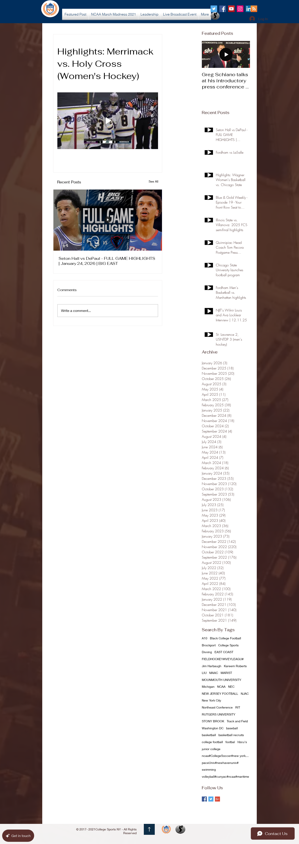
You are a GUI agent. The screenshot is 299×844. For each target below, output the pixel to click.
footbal (230, 742)
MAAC (213, 673)
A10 (204, 638)
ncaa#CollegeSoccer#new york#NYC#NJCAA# (226, 756)
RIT (237, 707)
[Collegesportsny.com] (214, 8)
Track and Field (237, 721)
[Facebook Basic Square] (204, 799)
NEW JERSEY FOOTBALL (220, 693)
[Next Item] (243, 54)
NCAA (221, 686)
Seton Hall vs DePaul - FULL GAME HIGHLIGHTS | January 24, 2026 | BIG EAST (107, 261)
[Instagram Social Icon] (240, 8)
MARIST (226, 673)
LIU (204, 673)
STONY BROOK (213, 721)
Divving (207, 652)
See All (153, 181)
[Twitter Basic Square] (210, 799)
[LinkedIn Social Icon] (249, 8)
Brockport (209, 645)
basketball (209, 735)
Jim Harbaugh (211, 666)
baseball (232, 728)
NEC (231, 686)
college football (212, 742)
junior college (211, 749)
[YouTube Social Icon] (231, 8)
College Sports (228, 645)
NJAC (245, 693)
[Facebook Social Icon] (222, 8)
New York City (211, 700)
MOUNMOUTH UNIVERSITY (221, 680)
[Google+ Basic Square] (217, 799)
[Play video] (107, 120)
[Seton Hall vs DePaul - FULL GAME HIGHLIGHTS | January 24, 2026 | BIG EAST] (107, 220)
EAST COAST (224, 652)
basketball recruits (231, 735)
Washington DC (212, 728)
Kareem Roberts (235, 666)
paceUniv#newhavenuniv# (220, 763)
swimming (209, 769)
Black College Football (225, 638)
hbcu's (242, 742)
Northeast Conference (217, 707)
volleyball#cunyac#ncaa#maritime (225, 776)
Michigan (208, 686)
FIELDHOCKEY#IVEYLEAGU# (223, 659)
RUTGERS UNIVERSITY (218, 714)
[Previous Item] (209, 54)
